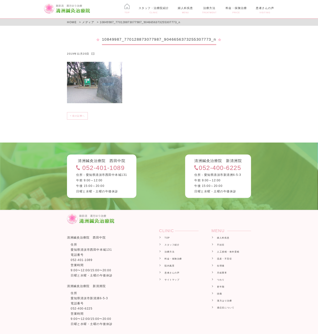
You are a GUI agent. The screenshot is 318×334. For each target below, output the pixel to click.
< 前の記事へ (77, 116)
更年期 (221, 286)
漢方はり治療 (224, 300)
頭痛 (219, 293)
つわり (221, 279)
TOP (167, 238)
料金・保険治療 (236, 10)
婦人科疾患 (185, 10)
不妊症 (221, 245)
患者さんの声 (265, 10)
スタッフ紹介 (172, 245)
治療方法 (209, 10)
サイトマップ (172, 279)
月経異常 (222, 272)
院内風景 (169, 265)
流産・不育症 (224, 258)
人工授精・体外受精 (228, 252)
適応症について (225, 307)
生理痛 (221, 265)
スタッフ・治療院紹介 (154, 10)
